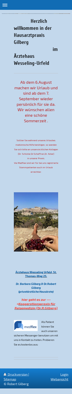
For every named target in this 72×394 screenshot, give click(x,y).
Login (64, 374)
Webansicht (59, 379)
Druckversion (17, 374)
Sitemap (10, 379)
